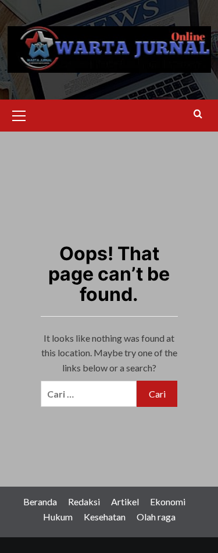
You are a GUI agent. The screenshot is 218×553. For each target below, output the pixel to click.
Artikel (125, 501)
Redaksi (84, 501)
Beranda (40, 501)
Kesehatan (105, 516)
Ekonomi (167, 501)
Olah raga (156, 516)
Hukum (58, 516)
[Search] (198, 114)
